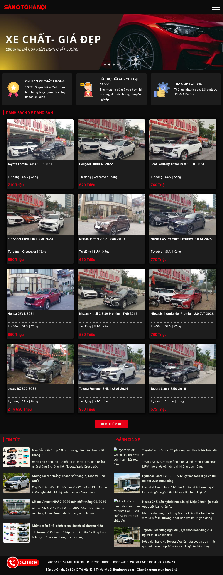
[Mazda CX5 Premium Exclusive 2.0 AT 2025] (182, 214)
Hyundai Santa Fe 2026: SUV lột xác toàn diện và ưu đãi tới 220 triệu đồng (179, 478)
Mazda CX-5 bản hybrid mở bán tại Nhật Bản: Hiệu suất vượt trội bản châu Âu (180, 503)
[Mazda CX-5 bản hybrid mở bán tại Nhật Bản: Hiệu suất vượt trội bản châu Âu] (127, 511)
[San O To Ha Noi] (25, 7)
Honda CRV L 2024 (21, 313)
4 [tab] (118, 65)
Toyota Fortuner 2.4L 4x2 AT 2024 (103, 388)
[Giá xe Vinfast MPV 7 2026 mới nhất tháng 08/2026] (16, 509)
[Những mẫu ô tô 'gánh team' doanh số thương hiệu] (16, 533)
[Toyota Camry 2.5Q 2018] (182, 364)
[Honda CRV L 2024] (40, 289)
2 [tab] (109, 65)
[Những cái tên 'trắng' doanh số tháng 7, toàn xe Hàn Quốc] (16, 483)
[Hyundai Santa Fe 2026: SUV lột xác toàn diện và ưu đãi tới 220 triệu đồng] (127, 483)
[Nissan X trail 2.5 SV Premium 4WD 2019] (111, 289)
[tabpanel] (111, 42)
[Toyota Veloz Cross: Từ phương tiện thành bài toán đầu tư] (127, 457)
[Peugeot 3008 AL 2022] (111, 139)
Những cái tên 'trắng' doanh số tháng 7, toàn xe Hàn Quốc (68, 478)
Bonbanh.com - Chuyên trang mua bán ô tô (145, 569)
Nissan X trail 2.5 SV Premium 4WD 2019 (108, 313)
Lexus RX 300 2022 (22, 388)
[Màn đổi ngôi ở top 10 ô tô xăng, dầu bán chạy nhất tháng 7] (16, 457)
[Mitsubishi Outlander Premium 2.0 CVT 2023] (182, 289)
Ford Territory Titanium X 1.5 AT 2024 (177, 164)
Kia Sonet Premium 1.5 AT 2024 (30, 238)
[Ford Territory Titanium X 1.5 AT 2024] (182, 139)
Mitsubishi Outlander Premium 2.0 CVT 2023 (182, 313)
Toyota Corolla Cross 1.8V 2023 (30, 164)
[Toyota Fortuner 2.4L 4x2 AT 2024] (111, 364)
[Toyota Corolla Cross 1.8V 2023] (40, 139)
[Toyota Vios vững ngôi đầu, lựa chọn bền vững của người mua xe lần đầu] (127, 537)
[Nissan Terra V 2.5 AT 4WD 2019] (111, 214)
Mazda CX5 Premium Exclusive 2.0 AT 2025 (181, 238)
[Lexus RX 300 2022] (40, 364)
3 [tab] (114, 65)
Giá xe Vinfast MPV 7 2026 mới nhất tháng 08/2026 (69, 501)
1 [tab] (105, 65)
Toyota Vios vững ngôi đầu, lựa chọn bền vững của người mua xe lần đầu (177, 532)
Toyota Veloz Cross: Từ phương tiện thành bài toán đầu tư (180, 452)
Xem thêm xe (111, 424)
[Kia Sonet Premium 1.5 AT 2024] (40, 214)
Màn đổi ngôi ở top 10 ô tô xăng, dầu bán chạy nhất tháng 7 (68, 452)
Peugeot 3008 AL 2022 (96, 164)
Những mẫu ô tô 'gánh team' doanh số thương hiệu (67, 525)
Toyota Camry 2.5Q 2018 (168, 388)
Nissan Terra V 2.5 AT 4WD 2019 (102, 238)
